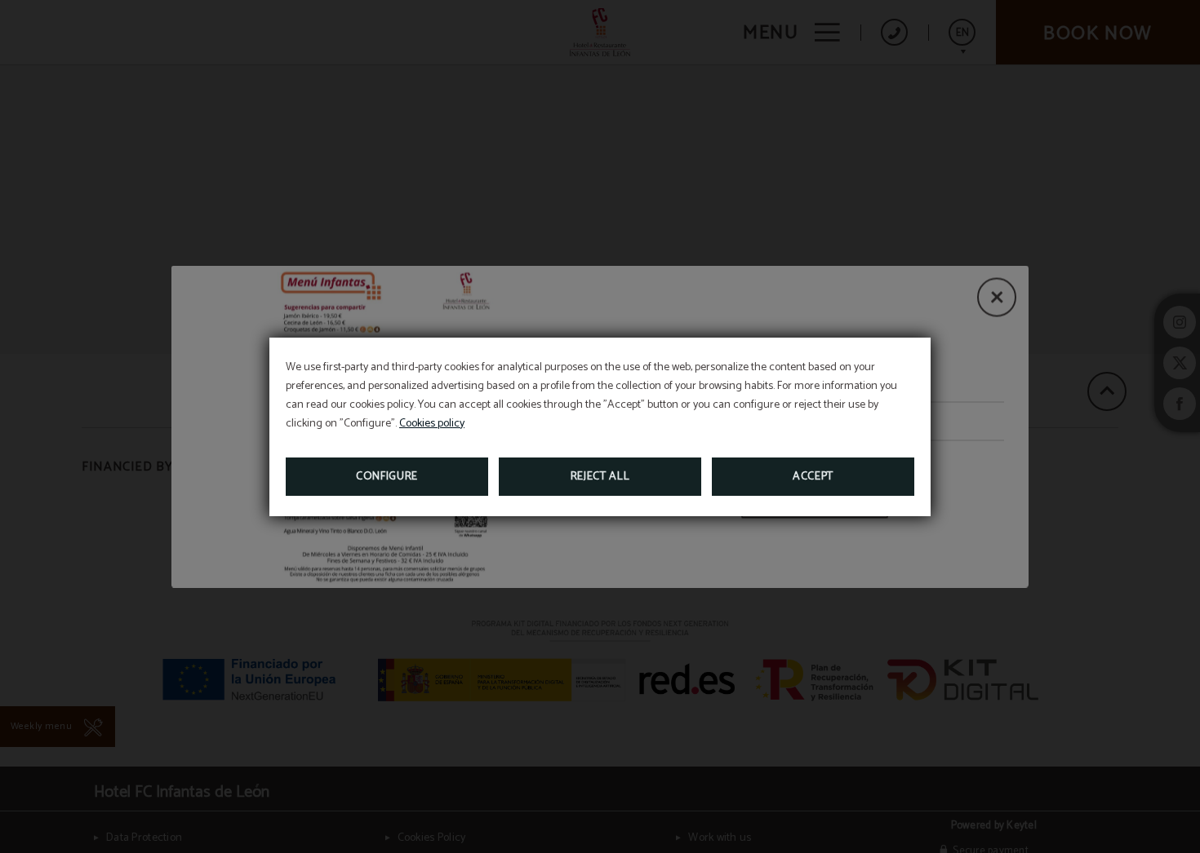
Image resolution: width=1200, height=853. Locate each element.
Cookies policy (431, 423)
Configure (387, 476)
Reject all (600, 476)
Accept (813, 476)
